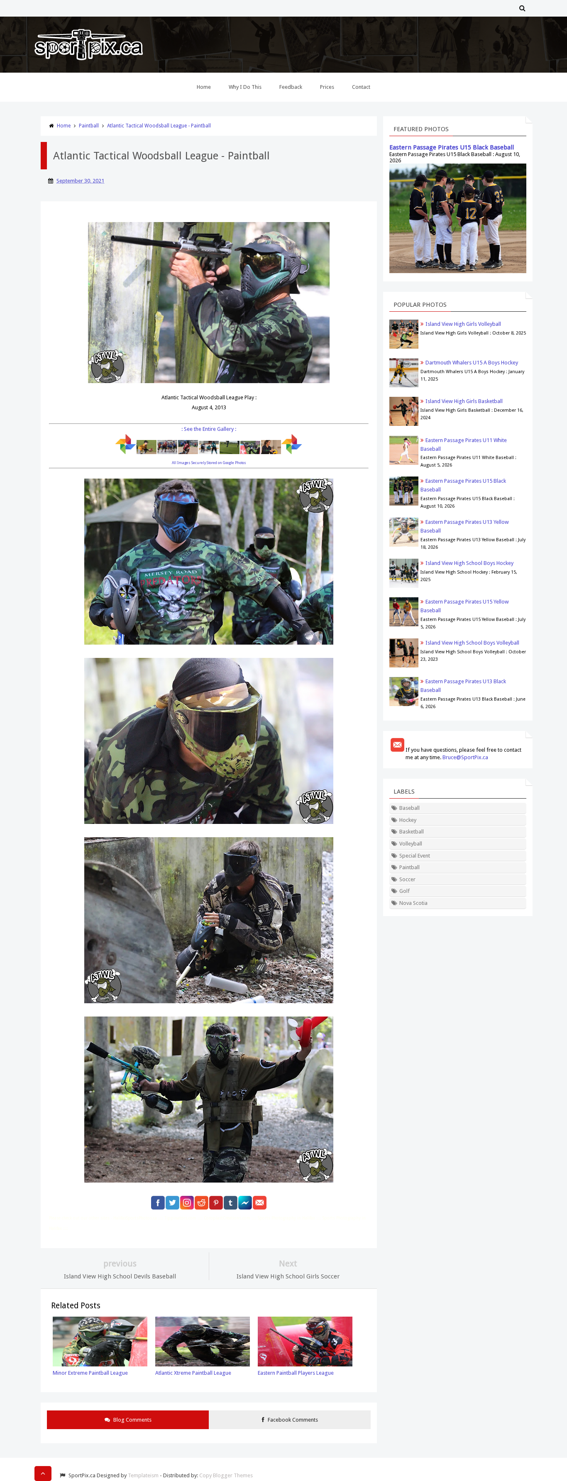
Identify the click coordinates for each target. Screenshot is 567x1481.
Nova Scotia (413, 903)
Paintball (89, 126)
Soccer (407, 879)
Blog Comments (132, 1420)
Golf (404, 891)
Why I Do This (245, 87)
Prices (327, 87)
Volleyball (410, 844)
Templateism (143, 1475)
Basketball (411, 831)
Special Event (414, 856)
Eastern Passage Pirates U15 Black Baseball (451, 147)
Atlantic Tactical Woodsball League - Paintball (159, 126)
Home (204, 87)
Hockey (407, 820)
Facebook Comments (292, 1420)
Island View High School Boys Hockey (469, 563)
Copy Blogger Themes (226, 1475)
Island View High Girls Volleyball (463, 324)
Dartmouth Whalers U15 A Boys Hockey (471, 362)
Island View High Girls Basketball (464, 401)
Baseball (409, 808)
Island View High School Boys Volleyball (472, 643)
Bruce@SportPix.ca (465, 757)
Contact (361, 87)
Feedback (290, 87)
